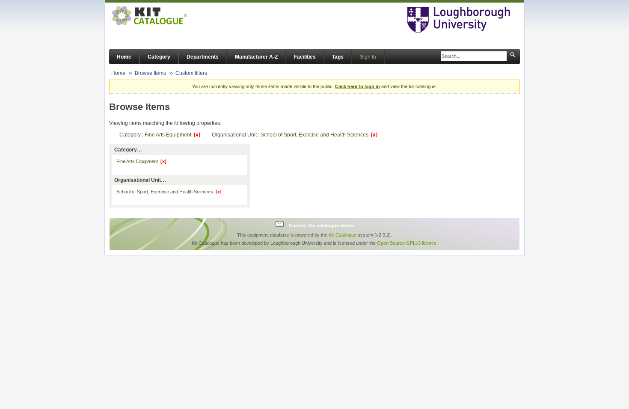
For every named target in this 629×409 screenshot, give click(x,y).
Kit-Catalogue (342, 234)
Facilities (305, 57)
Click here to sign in (357, 86)
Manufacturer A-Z (256, 57)
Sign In (368, 57)
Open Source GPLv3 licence (406, 243)
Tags (338, 57)
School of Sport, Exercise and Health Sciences (319, 135)
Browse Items (150, 73)
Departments (203, 57)
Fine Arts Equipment (172, 135)
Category (159, 57)
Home (124, 57)
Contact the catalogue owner (321, 225)
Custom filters (191, 73)
